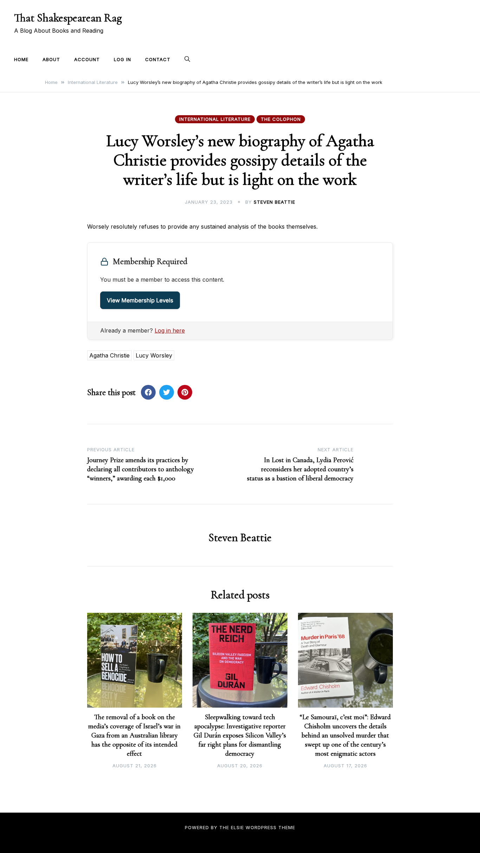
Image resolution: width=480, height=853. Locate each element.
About (51, 59)
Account (87, 59)
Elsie (237, 827)
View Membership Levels (140, 300)
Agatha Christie (109, 355)
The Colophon (281, 119)
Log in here (170, 330)
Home (21, 59)
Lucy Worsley (154, 355)
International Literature (215, 119)
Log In (122, 59)
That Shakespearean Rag (68, 18)
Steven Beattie (274, 202)
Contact (157, 59)
